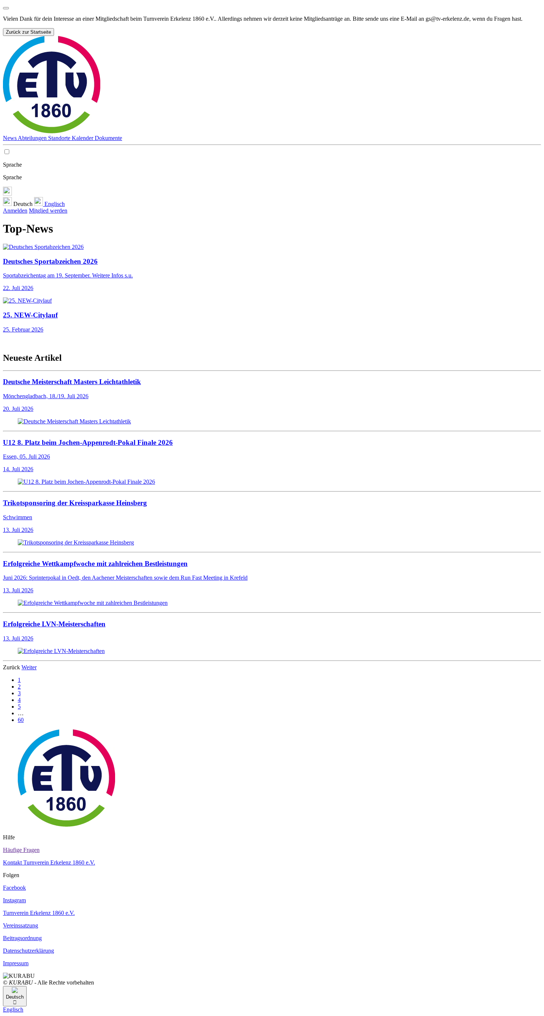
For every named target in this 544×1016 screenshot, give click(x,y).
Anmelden (15, 210)
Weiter (29, 667)
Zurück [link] (12, 667)
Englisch (54, 204)
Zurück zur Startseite (28, 32)
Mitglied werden (48, 210)
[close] (6, 8)
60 (21, 720)
